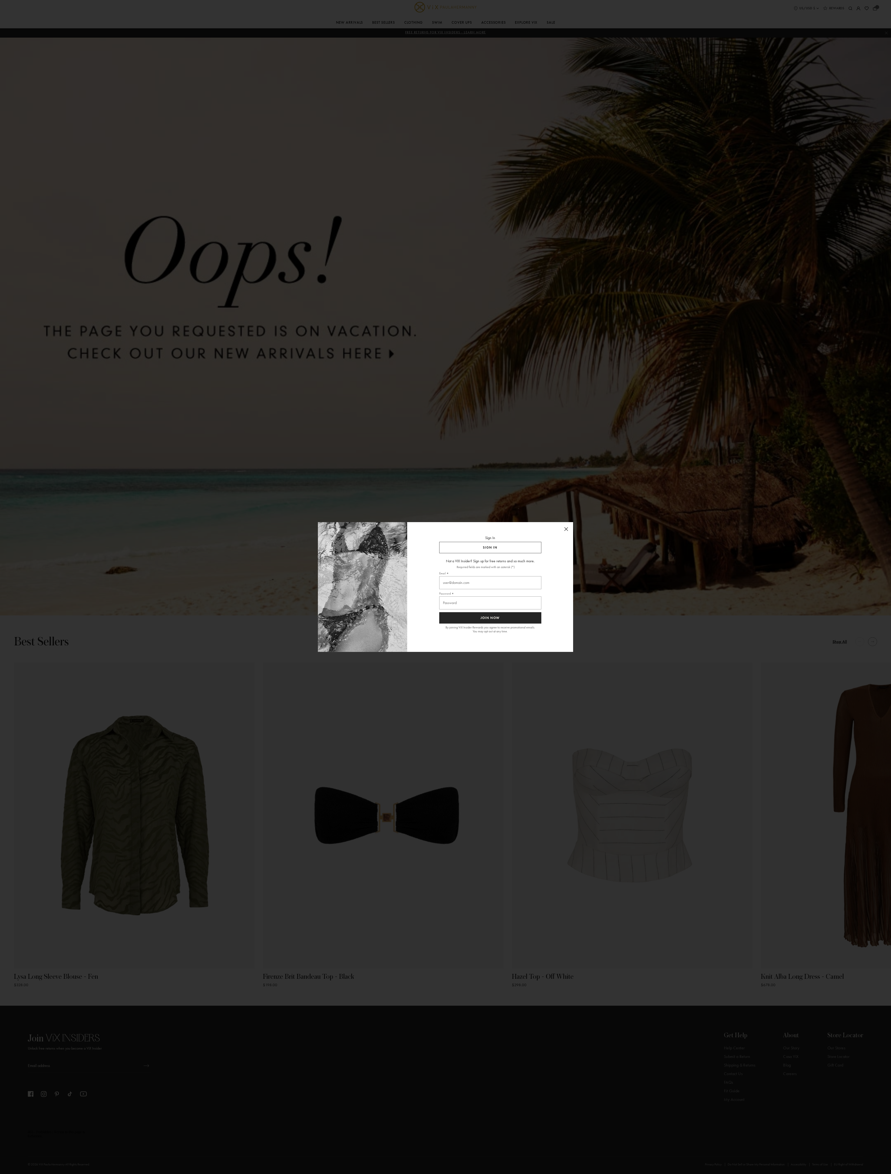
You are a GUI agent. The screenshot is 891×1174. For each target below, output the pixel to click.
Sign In (490, 548)
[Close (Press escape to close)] (566, 529)
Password (445, 593)
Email (442, 573)
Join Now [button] (490, 618)
